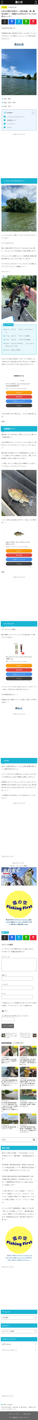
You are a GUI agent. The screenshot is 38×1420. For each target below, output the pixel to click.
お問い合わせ (6, 1344)
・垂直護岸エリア (11, 120)
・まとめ (8, 127)
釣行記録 (4, 7)
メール (4, 984)
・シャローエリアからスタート (15, 117)
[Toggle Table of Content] (32, 112)
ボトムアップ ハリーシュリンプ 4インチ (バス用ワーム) (19, 658)
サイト (3, 993)
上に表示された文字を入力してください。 (15, 1016)
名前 (3, 975)
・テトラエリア (10, 124)
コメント (5, 956)
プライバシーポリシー (9, 1350)
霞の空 (19, 2)
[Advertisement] (19, 155)
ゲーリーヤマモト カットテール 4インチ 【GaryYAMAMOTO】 (18, 385)
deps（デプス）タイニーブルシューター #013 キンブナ (18, 543)
